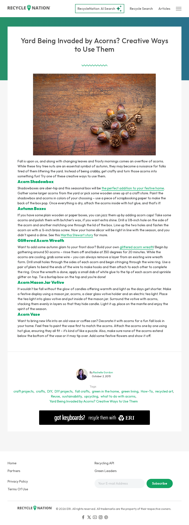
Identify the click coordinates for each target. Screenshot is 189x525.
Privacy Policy (18, 481)
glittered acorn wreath (137, 247)
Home (12, 463)
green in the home (105, 391)
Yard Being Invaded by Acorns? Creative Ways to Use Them (93, 401)
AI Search (96, 8)
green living (129, 391)
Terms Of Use (18, 489)
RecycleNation (88, 8)
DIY (49, 391)
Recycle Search (141, 8)
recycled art (164, 391)
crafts (40, 391)
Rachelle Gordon (103, 372)
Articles (164, 8)
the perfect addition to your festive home (133, 188)
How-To (147, 391)
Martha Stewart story (77, 235)
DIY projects (64, 391)
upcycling (91, 396)
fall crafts (82, 391)
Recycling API (104, 463)
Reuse (55, 396)
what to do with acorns (118, 396)
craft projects (23, 391)
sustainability (72, 396)
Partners (14, 471)
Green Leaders (105, 471)
